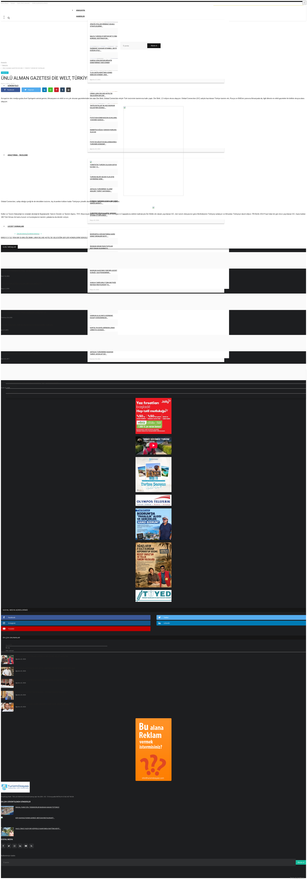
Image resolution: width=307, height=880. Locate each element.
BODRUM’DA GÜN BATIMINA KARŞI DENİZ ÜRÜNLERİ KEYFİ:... (102, 235)
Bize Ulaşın (4, 3)
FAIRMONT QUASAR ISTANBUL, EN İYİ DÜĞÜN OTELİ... (103, 49)
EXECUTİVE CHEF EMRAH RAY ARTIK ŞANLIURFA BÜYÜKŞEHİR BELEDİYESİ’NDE (45, 668)
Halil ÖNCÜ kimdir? (23, 3)
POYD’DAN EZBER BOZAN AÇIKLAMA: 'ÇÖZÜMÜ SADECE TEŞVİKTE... (41, 692)
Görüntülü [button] (13, 85)
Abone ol (154, 46)
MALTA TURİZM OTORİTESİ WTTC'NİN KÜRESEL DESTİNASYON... (103, 37)
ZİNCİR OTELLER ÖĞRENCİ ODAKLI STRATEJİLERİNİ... (102, 25)
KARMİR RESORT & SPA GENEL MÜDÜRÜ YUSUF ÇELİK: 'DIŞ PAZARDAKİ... (43, 704)
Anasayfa (80, 10)
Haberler (5, 65)
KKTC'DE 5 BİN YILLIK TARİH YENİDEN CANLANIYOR (23, 312)
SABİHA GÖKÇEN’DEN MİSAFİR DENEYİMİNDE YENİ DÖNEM (101, 61)
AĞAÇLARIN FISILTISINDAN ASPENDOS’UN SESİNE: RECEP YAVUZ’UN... (42, 656)
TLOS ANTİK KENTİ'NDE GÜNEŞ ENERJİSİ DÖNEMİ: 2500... (101, 74)
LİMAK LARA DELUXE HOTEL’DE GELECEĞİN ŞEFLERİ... (101, 94)
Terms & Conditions (297, 878)
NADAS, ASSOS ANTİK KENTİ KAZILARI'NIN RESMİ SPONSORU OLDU (41, 680)
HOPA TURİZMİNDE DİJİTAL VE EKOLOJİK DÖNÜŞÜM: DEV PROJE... (30, 271)
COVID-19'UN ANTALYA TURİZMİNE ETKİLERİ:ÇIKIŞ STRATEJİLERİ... (30, 382)
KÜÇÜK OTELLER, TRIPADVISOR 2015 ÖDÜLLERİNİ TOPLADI (27, 325)
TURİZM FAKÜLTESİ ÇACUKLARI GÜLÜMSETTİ (21, 283)
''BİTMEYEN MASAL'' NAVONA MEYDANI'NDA (20, 354)
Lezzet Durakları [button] (16, 226)
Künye (13, 3)
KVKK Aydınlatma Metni (40, 3)
